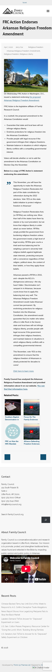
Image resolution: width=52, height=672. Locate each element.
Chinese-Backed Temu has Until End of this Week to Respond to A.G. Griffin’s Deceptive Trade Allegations (24, 605)
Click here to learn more (23, 371)
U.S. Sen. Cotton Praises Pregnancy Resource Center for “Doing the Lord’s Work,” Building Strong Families (25, 628)
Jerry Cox (19, 47)
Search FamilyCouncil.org (12, 514)
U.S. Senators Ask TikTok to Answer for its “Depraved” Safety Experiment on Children (24, 635)
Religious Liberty (26, 54)
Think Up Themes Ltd (21, 665)
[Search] (45, 520)
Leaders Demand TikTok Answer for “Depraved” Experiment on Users (21, 620)
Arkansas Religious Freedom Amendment (23, 51)
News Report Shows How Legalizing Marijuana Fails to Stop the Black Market (24, 613)
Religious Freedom (35, 47)
